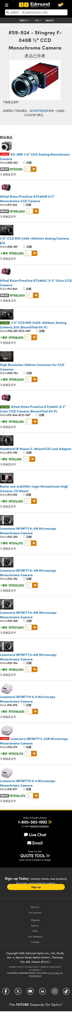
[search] (36, 12)
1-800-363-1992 (32, 821)
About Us (35, 907)
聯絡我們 (50, 20)
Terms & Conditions (50, 967)
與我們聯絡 (39, 110)
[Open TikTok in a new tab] (66, 992)
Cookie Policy (32, 967)
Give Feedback (35, 936)
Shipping (35, 919)
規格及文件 (9, 174)
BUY (33, 169)
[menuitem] (7, 4)
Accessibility (35, 970)
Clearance (5, 154)
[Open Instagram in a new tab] (54, 992)
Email (37, 842)
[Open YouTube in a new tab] (30, 992)
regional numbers (39, 826)
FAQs (35, 930)
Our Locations (35, 912)
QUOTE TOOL (32, 855)
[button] (32, 821)
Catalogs (35, 941)
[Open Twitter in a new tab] (18, 992)
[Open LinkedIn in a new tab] (42, 992)
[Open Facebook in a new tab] (6, 992)
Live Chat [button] (37, 834)
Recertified (5, 323)
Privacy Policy (16, 967)
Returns (35, 925)
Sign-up (36, 887)
